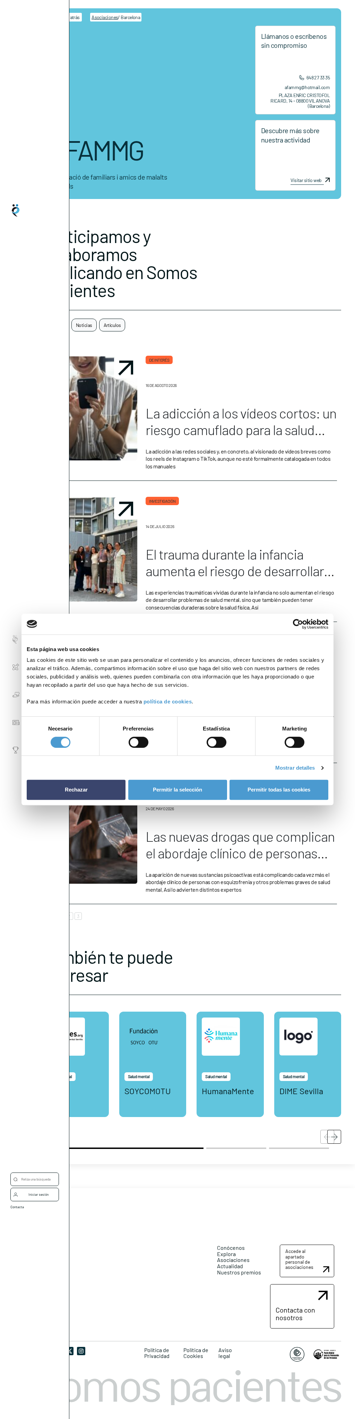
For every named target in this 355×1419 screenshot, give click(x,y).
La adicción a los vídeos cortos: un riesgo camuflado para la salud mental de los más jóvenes (241, 430)
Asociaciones (233, 1259)
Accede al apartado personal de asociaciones (299, 1259)
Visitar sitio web (306, 180)
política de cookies (168, 701)
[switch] (138, 742)
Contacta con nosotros (295, 1314)
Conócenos (231, 1247)
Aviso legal (225, 1353)
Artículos (112, 325)
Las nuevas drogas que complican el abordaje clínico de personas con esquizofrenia (240, 853)
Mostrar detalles (295, 768)
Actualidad (230, 1266)
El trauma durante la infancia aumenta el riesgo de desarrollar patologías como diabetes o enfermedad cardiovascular (235, 579)
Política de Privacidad (157, 1353)
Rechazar (76, 790)
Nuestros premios (239, 1272)
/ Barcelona (116, 17)
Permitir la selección (177, 790)
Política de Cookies (195, 1353)
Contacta (17, 1207)
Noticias (84, 325)
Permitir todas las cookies (279, 790)
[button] (334, 1137)
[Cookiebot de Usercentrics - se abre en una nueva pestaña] (298, 624)
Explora (226, 1254)
